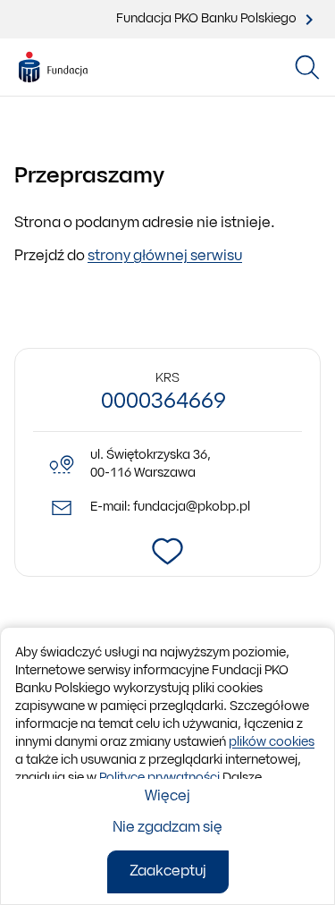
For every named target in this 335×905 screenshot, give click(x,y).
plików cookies (271, 743)
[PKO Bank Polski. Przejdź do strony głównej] (53, 68)
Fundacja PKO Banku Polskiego (206, 19)
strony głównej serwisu (165, 256)
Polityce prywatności (159, 778)
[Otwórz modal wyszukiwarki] (307, 67)
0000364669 (163, 402)
